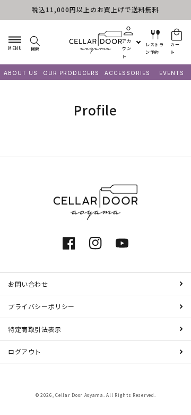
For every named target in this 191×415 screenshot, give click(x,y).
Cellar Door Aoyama (79, 395)
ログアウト (24, 351)
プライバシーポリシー (41, 306)
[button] (15, 42)
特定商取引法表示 (35, 329)
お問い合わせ (28, 283)
